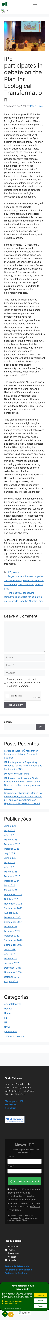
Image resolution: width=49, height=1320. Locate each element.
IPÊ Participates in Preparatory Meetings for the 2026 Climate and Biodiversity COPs (23, 765)
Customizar (40, 1295)
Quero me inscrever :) (24, 1181)
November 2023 (13, 894)
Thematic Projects (14, 1036)
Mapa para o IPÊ (14, 1101)
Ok (40, 726)
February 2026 (12, 844)
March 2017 (10, 958)
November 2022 (13, 903)
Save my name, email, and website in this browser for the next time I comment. (24, 682)
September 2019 (13, 945)
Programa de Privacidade (18, 1269)
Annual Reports (12, 1004)
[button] (42, 4)
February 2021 (12, 931)
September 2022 (13, 908)
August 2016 (11, 981)
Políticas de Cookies (16, 1273)
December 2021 (12, 917)
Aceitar (40, 1306)
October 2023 (11, 899)
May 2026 (9, 830)
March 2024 (10, 890)
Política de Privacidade (17, 1266)
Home (7, 1013)
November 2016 (13, 972)
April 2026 (9, 835)
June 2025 (10, 858)
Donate (8, 1008)
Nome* (10, 1156)
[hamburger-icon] (35, 4)
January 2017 (11, 963)
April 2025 (9, 867)
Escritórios (11, 1104)
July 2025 (9, 853)
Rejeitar (40, 1300)
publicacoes (10, 1031)
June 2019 (10, 949)
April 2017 (9, 954)
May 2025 (9, 862)
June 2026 (10, 826)
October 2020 (11, 935)
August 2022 (11, 912)
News (16, 572)
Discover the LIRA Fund (17, 773)
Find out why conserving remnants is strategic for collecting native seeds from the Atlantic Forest (24, 597)
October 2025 (11, 848)
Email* (10, 1166)
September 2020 (13, 940)
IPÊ (9, 572)
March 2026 (10, 839)
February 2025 (12, 876)
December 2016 (13, 967)
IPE (5, 1022)
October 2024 (11, 880)
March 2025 (10, 871)
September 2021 (13, 922)
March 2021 (10, 926)
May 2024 (9, 885)
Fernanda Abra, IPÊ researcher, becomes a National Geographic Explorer (21, 754)
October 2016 (11, 977)
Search (8, 722)
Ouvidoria (10, 1108)
